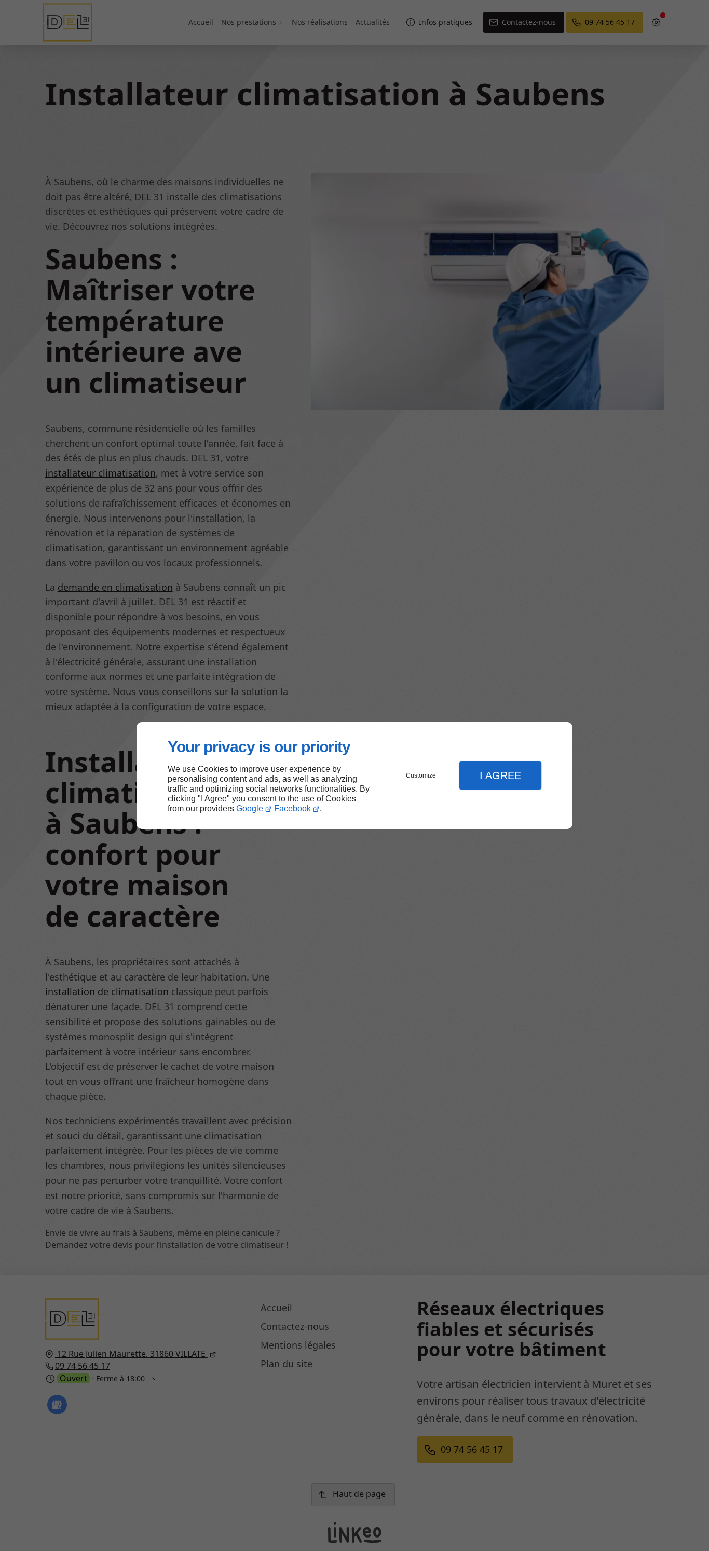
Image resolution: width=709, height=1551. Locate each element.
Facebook (292, 808)
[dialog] (354, 775)
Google (249, 808)
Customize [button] (421, 775)
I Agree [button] (500, 775)
